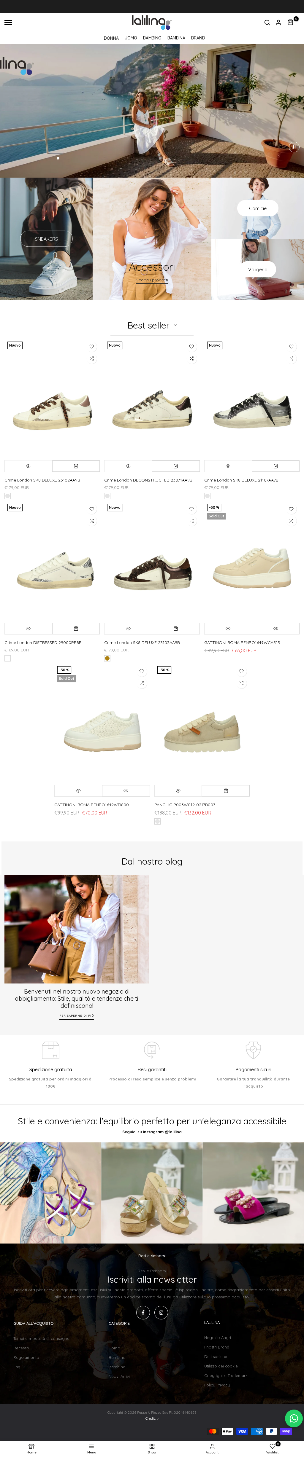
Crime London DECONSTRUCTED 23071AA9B (148, 480)
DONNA (111, 38)
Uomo (114, 1348)
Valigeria (257, 269)
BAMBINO (152, 38)
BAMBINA (176, 38)
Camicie (258, 208)
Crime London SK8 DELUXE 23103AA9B (142, 642)
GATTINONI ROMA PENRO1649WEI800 (91, 804)
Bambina (117, 1366)
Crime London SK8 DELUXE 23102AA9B (42, 480)
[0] (290, 22)
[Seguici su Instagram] (161, 1312)
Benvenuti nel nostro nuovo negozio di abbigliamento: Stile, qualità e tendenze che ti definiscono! (76, 998)
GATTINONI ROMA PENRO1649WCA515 (242, 642)
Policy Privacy (217, 1385)
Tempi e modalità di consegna (41, 1338)
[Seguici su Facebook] (143, 1312)
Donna (115, 1338)
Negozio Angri (217, 1337)
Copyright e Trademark (226, 1375)
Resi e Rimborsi (152, 1270)
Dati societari (216, 1356)
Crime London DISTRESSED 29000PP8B (43, 642)
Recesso (21, 1348)
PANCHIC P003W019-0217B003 (185, 804)
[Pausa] (294, 147)
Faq (16, 1366)
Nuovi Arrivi (119, 1376)
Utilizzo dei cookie (221, 1366)
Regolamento (26, 1357)
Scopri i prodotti (152, 280)
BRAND (198, 38)
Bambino (117, 1357)
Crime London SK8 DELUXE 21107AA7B (241, 480)
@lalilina (173, 1131)
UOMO (131, 38)
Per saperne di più (76, 1016)
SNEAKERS (46, 239)
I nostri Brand (216, 1347)
